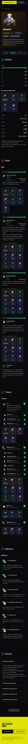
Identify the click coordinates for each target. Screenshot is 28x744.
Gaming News (20, 731)
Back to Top (15, 710)
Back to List (6, 8)
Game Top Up (7, 731)
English (21, 2)
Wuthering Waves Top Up (9, 2)
